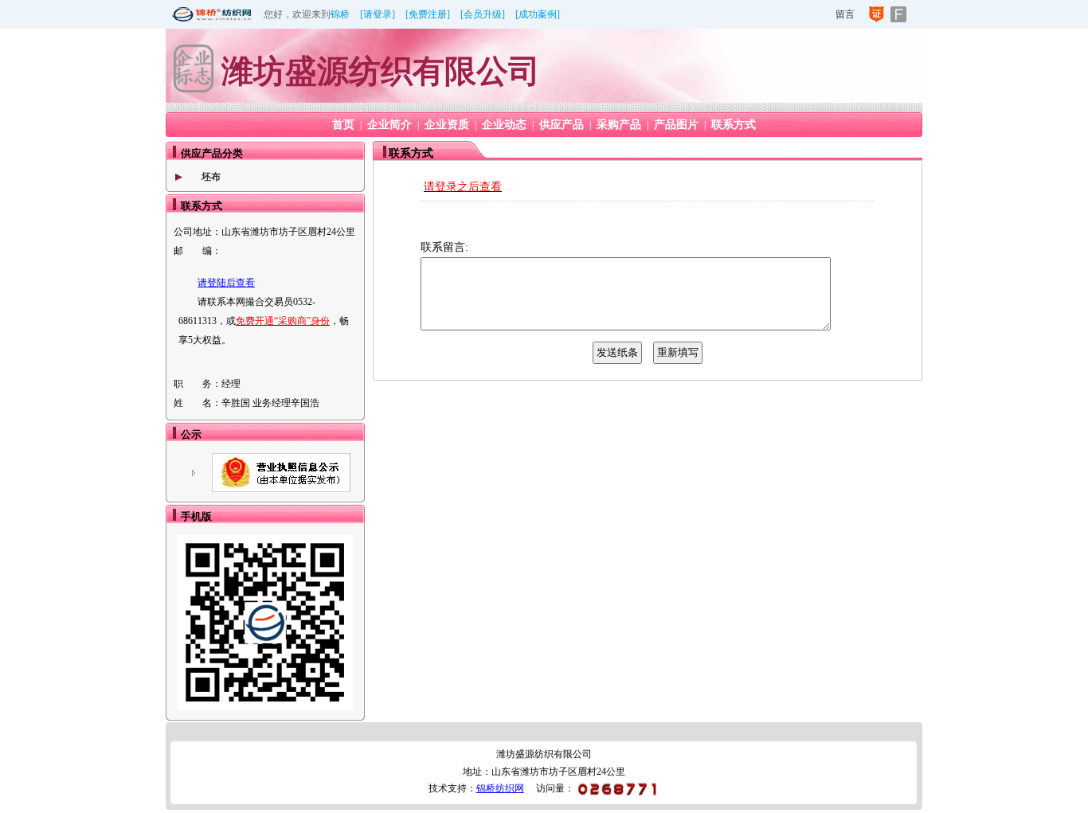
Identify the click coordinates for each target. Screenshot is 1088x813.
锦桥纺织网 (500, 788)
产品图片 (676, 125)
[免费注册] (427, 14)
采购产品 (619, 125)
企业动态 (504, 125)
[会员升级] (482, 14)
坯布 (211, 176)
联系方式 (733, 125)
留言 (845, 14)
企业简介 (389, 125)
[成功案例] (537, 14)
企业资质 (447, 125)
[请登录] (377, 14)
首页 (343, 125)
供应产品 (561, 125)
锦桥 (340, 14)
